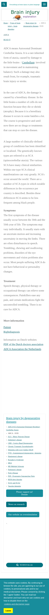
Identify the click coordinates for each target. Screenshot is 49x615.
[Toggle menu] (44, 4)
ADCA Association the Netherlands (22, 349)
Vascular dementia (14, 486)
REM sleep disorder (15, 480)
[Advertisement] (24, 380)
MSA (10, 463)
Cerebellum (28, 62)
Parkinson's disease (14, 470)
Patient (7, 327)
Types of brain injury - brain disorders (14, 26)
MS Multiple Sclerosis (16, 466)
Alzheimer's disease (15, 440)
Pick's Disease (13, 473)
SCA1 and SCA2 (14, 483)
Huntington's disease (15, 456)
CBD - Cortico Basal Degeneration (20, 443)
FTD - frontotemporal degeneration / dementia (24, 453)
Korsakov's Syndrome (16, 460)
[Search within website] (4, 4)
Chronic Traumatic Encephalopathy (20, 446)
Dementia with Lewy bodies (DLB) (20, 450)
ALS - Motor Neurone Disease (19, 437)
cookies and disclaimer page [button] (17, 604)
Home (6, 23)
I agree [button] (8, 611)
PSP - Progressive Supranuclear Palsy (21, 476)
